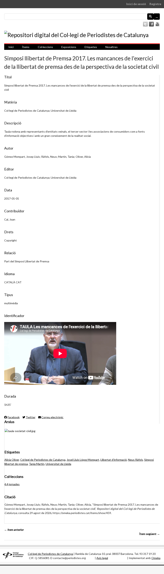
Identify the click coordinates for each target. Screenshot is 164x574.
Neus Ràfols (135, 459)
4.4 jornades (12, 484)
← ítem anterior (14, 529)
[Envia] (150, 16)
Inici (11, 47)
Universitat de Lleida (58, 464)
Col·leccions (45, 47)
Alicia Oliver (11, 459)
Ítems (25, 47)
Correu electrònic (52, 417)
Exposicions (68, 47)
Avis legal (102, 558)
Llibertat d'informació (113, 459)
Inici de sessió (136, 4)
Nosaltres (111, 47)
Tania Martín (36, 464)
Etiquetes (91, 47)
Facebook (14, 417)
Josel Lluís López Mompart (83, 459)
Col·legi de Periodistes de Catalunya (42, 459)
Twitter (30, 417)
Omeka (155, 558)
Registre (155, 4)
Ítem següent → (149, 534)
